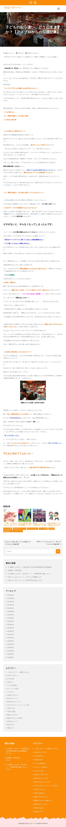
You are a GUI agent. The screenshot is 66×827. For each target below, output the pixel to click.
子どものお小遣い (32, 528)
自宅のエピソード (12, 721)
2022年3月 (10, 634)
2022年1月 (10, 641)
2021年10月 (10, 651)
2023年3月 (10, 605)
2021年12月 (10, 644)
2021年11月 (10, 647)
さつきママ (10, 53)
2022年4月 (10, 631)
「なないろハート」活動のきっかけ (18, 672)
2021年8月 (10, 657)
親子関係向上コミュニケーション (13, 531)
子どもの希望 (43, 528)
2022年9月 (10, 615)
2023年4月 (10, 601)
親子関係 (51, 528)
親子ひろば (10, 724)
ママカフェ (10, 692)
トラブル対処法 (12, 685)
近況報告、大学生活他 (14, 570)
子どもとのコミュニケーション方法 (18, 705)
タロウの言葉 (7, 528)
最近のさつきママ (12, 715)
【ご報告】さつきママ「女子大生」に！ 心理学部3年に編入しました (29, 574)
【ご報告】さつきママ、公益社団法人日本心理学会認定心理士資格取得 (30, 567)
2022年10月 (10, 611)
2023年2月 (10, 608)
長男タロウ (10, 728)
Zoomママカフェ (12, 675)
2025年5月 (10, 595)
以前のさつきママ (33, 53)
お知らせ (10, 682)
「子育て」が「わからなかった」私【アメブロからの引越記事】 (48, 543)
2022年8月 (10, 618)
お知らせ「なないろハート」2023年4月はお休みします (25, 580)
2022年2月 (10, 638)
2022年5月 (10, 628)
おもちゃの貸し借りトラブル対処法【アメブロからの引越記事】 (18, 543)
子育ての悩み (11, 711)
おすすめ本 (10, 679)
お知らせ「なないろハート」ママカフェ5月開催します (24, 577)
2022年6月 (10, 624)
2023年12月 (10, 598)
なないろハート (13, 7)
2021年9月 (10, 654)
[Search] (58, 551)
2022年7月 (10, 621)
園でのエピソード (12, 698)
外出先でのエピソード (19, 528)
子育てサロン (11, 708)
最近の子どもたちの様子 (14, 718)
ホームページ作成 (12, 688)
